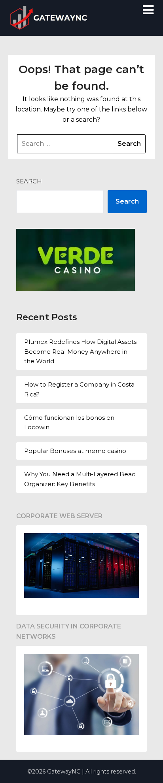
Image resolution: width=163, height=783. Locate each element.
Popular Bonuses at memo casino (75, 451)
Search (29, 181)
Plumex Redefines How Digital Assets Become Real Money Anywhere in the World (80, 351)
